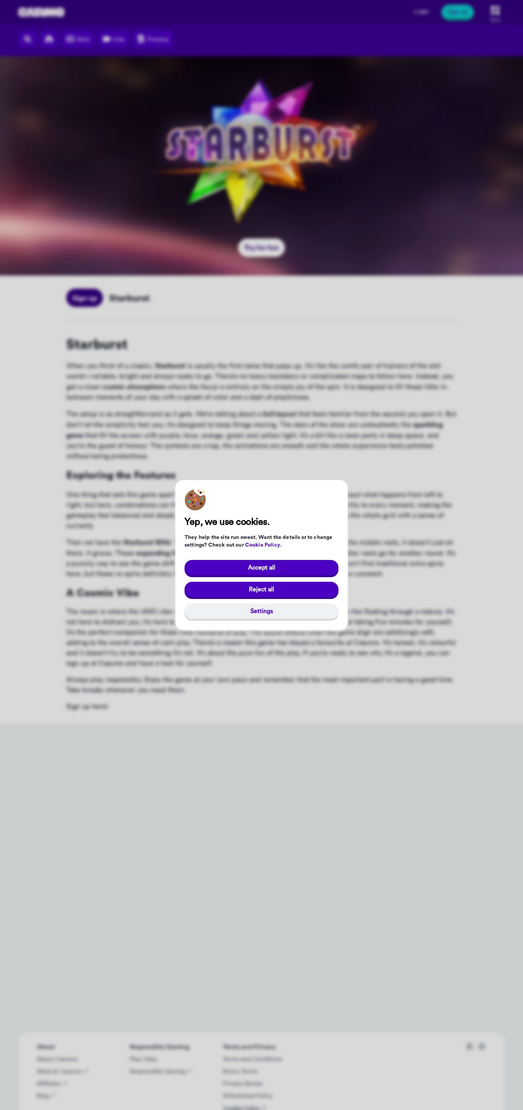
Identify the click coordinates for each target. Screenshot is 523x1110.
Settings (261, 611)
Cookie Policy (262, 545)
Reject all (261, 589)
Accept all (261, 568)
